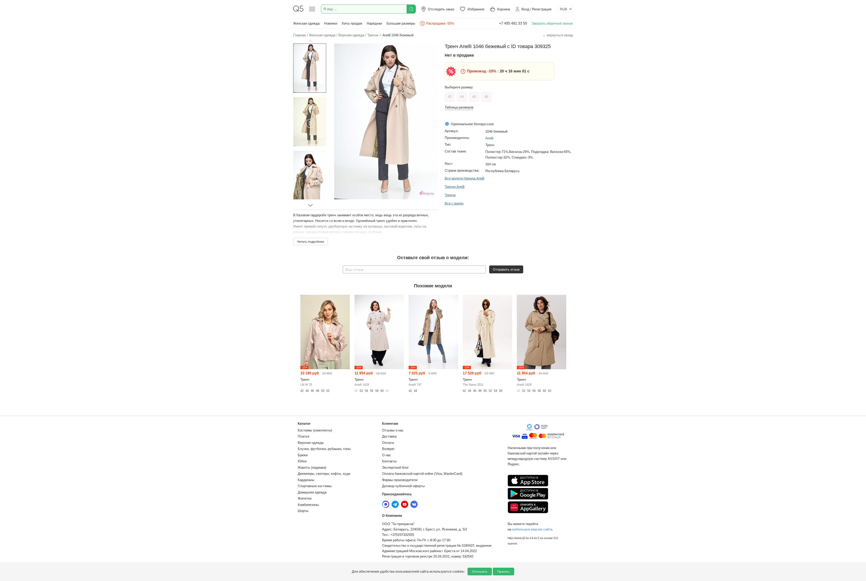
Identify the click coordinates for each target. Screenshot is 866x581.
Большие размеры (401, 23)
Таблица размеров (459, 107)
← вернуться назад (558, 35)
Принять (503, 571)
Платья (303, 436)
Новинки (330, 23)
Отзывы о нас (393, 430)
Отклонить (479, 571)
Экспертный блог (395, 467)
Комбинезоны (308, 505)
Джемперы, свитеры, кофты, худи (324, 473)
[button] (310, 41)
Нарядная (374, 23)
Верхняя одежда (310, 443)
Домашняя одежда (312, 492)
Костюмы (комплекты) (315, 430)
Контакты (389, 461)
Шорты (303, 511)
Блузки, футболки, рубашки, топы (324, 449)
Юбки (302, 461)
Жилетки (304, 498)
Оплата (388, 443)
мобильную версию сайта (532, 529)
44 (462, 97)
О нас (386, 455)
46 (474, 97)
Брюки (303, 455)
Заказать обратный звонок (552, 23)
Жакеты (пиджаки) (312, 467)
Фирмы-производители (399, 480)
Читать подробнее (310, 241)
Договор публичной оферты (403, 486)
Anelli (489, 138)
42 (450, 97)
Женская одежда (306, 23)
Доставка (389, 436)
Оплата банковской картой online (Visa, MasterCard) (422, 473)
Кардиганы (306, 480)
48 (486, 97)
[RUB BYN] (565, 9)
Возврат (388, 449)
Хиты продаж (352, 23)
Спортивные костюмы (315, 486)
